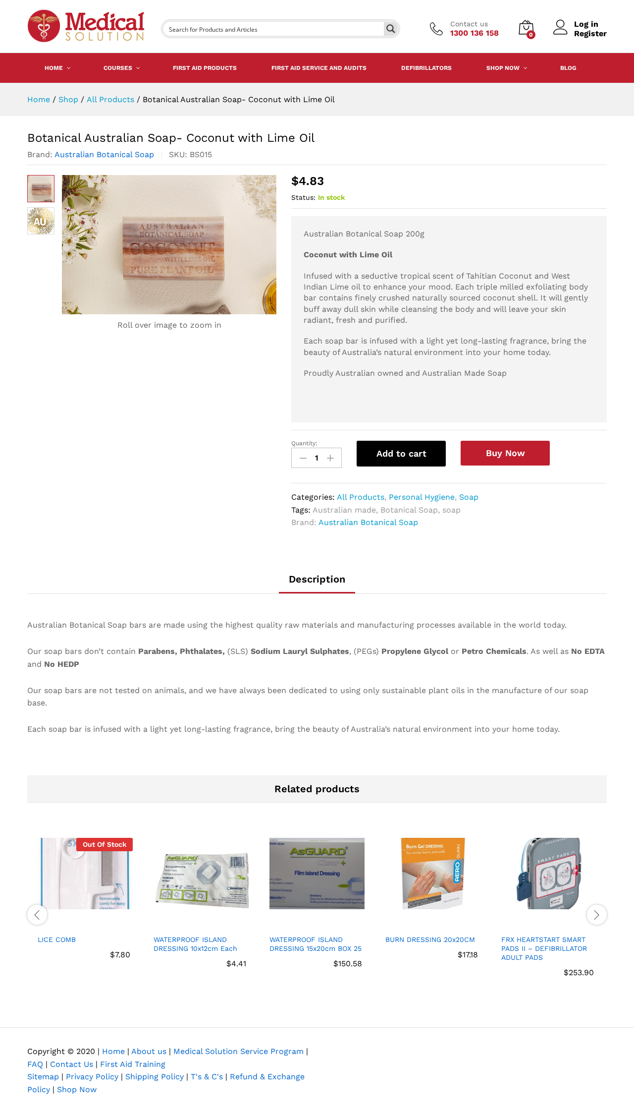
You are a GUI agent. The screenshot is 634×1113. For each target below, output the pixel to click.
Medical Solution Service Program (238, 1051)
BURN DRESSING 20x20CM (430, 939)
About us (148, 1051)
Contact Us (71, 1064)
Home (113, 1051)
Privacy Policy (92, 1076)
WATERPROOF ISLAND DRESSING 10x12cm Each (195, 944)
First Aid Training (132, 1064)
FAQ (35, 1064)
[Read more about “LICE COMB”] (73, 903)
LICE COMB (57, 939)
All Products (360, 497)
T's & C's (207, 1076)
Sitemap (43, 1076)
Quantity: (304, 443)
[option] (85, 904)
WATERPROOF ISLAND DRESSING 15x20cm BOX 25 (315, 944)
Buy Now (505, 453)
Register (590, 33)
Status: (303, 197)
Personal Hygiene (422, 497)
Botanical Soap (409, 510)
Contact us (469, 24)
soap (451, 510)
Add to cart (401, 453)
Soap (468, 497)
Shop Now (77, 1089)
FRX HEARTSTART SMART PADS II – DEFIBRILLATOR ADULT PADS (544, 948)
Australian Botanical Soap (104, 154)
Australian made (344, 510)
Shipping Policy (154, 1076)
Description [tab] (317, 579)
